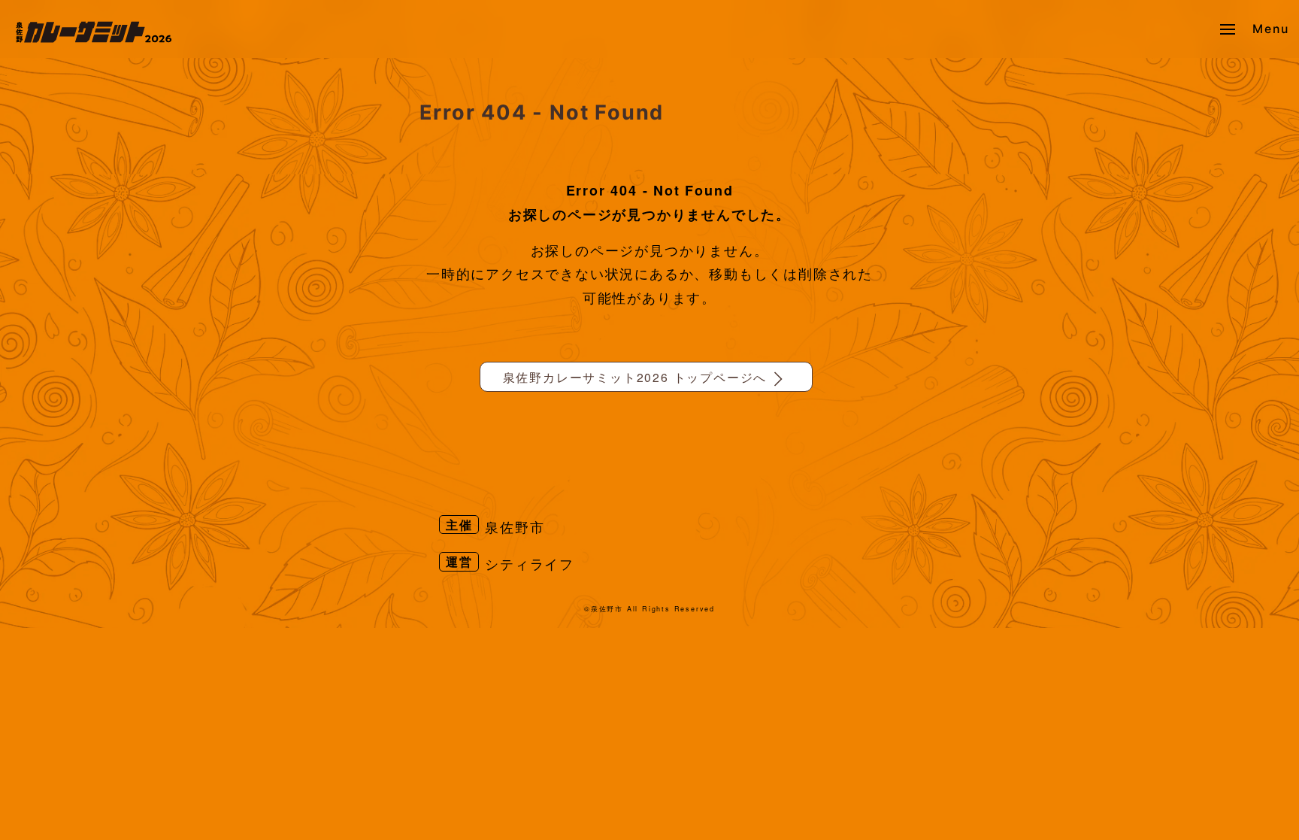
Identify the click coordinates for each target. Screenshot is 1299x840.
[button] (1254, 29)
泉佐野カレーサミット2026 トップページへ (635, 376)
